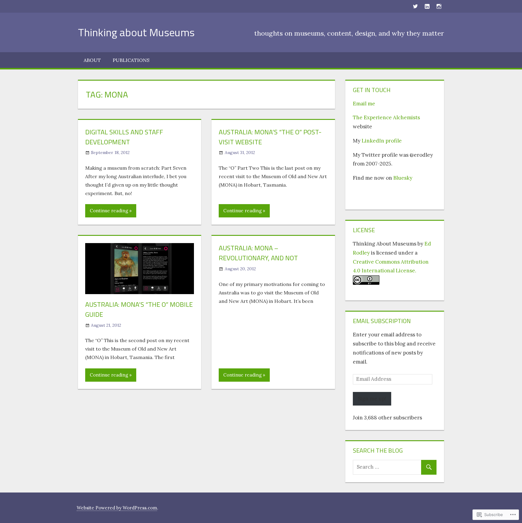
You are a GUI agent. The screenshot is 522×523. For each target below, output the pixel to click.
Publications (131, 60)
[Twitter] (415, 6)
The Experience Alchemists (386, 117)
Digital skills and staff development (124, 137)
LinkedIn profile (382, 140)
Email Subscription (382, 321)
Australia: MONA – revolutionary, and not (258, 253)
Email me (364, 103)
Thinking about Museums (136, 32)
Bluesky (402, 178)
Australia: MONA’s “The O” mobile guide (139, 309)
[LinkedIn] (427, 6)
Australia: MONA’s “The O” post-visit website (270, 137)
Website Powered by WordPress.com (117, 508)
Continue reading (109, 210)
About (92, 60)
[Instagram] (438, 6)
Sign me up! (372, 398)
